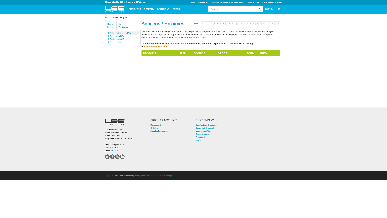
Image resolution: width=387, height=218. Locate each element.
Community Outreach (205, 128)
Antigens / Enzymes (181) (120, 33)
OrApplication (123, 25)
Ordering (154, 128)
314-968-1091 (202, 2)
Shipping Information (159, 131)
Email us (114, 150)
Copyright (168, 175)
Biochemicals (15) (117, 39)
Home (107, 17)
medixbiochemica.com (155, 46)
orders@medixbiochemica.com (268, 2)
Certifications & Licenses (207, 125)
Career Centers (202, 134)
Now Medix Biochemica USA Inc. (126, 2)
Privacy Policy (140, 175)
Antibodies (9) (115, 42)
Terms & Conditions (155, 175)
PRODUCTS (135, 9)
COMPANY (149, 9)
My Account (155, 125)
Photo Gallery (201, 137)
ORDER (176, 9)
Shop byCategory (111, 25)
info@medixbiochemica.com (232, 2)
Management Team (204, 131)
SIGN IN (269, 9)
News (198, 140)
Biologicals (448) (117, 36)
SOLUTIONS (163, 9)
